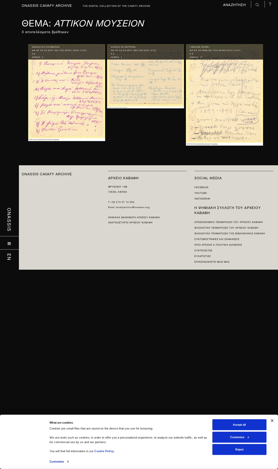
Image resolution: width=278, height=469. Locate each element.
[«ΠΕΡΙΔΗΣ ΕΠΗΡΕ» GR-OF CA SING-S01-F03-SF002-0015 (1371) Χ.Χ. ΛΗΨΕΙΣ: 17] (224, 94)
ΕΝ (9, 257)
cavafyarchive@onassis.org (133, 207)
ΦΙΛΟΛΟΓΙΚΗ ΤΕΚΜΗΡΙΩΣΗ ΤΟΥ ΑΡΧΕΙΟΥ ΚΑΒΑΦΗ (226, 227)
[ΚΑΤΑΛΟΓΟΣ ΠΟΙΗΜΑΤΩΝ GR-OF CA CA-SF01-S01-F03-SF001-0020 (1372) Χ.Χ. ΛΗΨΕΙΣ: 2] (66, 91)
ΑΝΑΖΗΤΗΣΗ (235, 4)
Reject (239, 449)
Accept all (239, 424)
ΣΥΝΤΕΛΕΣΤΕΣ (203, 250)
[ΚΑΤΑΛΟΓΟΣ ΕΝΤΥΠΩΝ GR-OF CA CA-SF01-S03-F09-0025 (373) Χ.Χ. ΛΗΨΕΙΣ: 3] (145, 75)
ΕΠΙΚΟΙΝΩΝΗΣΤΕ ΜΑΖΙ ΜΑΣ (212, 261)
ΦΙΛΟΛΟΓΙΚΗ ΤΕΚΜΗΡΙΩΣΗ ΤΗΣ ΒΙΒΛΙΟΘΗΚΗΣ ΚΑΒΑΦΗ (229, 233)
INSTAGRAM (202, 198)
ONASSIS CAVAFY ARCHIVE (47, 173)
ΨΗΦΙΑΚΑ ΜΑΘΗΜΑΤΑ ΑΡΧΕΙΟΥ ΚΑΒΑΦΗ (134, 217)
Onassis (9, 220)
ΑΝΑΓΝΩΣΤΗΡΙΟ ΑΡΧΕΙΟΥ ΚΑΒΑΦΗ (130, 222)
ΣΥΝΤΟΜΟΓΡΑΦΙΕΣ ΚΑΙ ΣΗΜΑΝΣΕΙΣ (216, 239)
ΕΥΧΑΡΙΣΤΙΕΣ (202, 256)
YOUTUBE (200, 192)
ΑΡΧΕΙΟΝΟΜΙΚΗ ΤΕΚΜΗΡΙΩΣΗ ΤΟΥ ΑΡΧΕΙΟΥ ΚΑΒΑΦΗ (228, 222)
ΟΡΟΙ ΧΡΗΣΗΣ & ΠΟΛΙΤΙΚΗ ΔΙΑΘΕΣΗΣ (218, 244)
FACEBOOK (201, 187)
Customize (57, 461)
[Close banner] (272, 420)
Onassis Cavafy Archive (47, 5)
